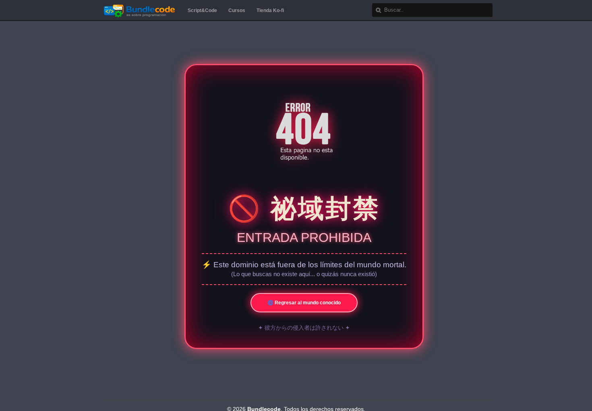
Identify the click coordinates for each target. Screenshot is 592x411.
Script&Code (202, 10)
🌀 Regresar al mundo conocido (304, 303)
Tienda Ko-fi (270, 10)
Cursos (236, 10)
